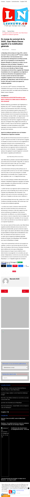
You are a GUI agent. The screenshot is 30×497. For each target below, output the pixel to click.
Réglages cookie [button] (6, 493)
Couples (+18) (23, 1)
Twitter (4, 4)
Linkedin (10, 273)
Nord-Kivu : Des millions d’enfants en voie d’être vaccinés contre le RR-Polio (15, 398)
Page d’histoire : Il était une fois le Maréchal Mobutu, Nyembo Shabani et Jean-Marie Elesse (13, 389)
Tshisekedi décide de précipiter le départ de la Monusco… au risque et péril (13, 479)
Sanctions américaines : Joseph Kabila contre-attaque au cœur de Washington (15, 406)
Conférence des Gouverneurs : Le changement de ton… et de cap (20, 428)
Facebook (1, 4)
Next (24, 291)
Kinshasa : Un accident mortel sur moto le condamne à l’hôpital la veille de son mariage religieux (15, 424)
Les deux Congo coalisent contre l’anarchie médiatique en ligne (14, 393)
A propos (8, 1)
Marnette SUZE (5, 49)
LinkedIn (6, 4)
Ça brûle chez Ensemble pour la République (11, 402)
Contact (3, 1)
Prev (5, 291)
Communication (15, 1)
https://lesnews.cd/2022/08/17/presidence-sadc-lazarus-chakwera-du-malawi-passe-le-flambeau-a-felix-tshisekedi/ (14, 99)
